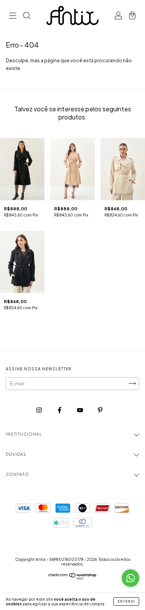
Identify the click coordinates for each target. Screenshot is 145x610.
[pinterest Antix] (100, 410)
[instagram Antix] (39, 410)
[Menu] (13, 16)
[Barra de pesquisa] (27, 16)
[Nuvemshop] (72, 578)
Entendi (126, 601)
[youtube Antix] (80, 410)
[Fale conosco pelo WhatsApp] (130, 578)
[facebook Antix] (60, 410)
